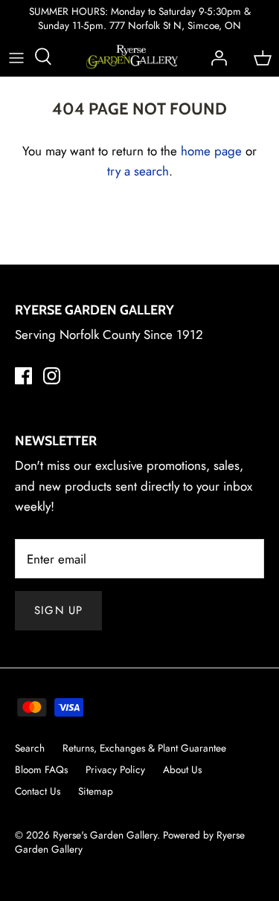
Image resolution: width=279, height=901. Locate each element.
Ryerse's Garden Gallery (105, 834)
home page (211, 151)
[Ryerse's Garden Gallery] (132, 57)
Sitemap (95, 791)
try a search (138, 171)
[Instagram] (51, 375)
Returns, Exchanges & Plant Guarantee (144, 747)
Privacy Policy (115, 769)
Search (30, 747)
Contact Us (37, 791)
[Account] (215, 56)
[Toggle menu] (16, 56)
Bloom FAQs (41, 769)
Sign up (58, 610)
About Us (182, 769)
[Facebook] (23, 375)
